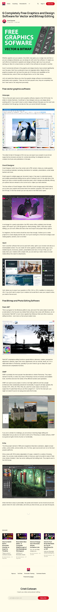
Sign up (13, 573)
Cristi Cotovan (11, 20)
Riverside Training (29, 573)
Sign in (43, 3)
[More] (29, 4)
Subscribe (50, 3)
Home (8, 3)
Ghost (31, 576)
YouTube (20, 573)
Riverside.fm (23, 3)
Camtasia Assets (41, 573)
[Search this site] (38, 4)
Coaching (15, 3)
